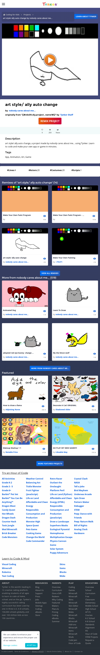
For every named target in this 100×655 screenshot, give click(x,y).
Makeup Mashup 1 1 (12, 448)
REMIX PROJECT (50, 121)
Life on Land (32, 498)
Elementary (90, 602)
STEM (77, 509)
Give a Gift (56, 593)
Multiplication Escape (61, 537)
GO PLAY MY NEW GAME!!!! (65, 448)
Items (62, 568)
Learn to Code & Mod (15, 558)
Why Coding (57, 599)
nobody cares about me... (22, 110)
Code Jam (73, 640)
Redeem (55, 596)
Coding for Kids (12, 14)
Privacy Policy (38, 651)
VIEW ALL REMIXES (50, 273)
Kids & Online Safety (54, 651)
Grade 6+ (6, 490)
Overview (56, 587)
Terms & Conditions (21, 651)
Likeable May (61, 452)
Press (37, 596)
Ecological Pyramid (60, 529)
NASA (77, 482)
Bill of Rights (80, 525)
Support (38, 593)
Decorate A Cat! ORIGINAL (64, 405)
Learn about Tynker (86, 16)
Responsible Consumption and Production (35, 513)
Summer (56, 621)
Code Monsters (9, 537)
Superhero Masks (59, 525)
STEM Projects (91, 637)
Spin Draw (79, 498)
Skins (62, 564)
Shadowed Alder (63, 409)
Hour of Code (75, 643)
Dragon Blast (8, 506)
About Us (39, 590)
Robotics (6, 572)
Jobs (37, 599)
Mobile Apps (41, 602)
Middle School (91, 605)
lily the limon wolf (61, 353)
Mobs (62, 576)
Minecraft (7, 568)
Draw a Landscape (59, 521)
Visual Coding (9, 564)
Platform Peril (57, 490)
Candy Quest (8, 509)
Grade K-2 (7, 482)
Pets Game (31, 529)
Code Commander (35, 541)
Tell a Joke (79, 486)
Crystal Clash (81, 478)
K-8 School (90, 621)
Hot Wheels (8, 513)
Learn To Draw (59, 310)
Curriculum (57, 590)
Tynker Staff (66, 115)
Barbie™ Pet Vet (10, 494)
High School (90, 609)
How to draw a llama (12, 405)
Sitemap (39, 605)
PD (86, 630)
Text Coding (8, 576)
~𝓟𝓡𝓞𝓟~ (59, 262)
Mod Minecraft (9, 529)
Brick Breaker (9, 533)
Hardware (79, 533)
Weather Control (34, 478)
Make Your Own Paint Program (17, 215)
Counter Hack (9, 521)
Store (37, 615)
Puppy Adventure (59, 552)
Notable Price (12, 452)
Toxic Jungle (8, 525)
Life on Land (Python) (61, 494)
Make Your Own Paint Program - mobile (68, 215)
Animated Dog (9, 310)
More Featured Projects (50, 463)
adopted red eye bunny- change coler (18, 353)
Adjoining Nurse (13, 409)
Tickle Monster (33, 486)
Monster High (33, 521)
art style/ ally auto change (14, 257)
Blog (37, 587)
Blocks (63, 572)
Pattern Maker (81, 502)
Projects (27, 14)
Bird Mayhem (81, 490)
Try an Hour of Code (15, 473)
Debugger (79, 506)
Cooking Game (33, 533)
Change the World (35, 537)
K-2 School (90, 618)
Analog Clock (81, 529)
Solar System (56, 548)
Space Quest (32, 525)
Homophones (57, 533)
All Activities (8, 478)
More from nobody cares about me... (50, 368)
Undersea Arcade (83, 494)
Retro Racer (56, 478)
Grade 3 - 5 (7, 486)
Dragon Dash (8, 517)
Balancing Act (33, 482)
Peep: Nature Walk (83, 521)
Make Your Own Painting (64, 257)
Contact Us (79, 651)
